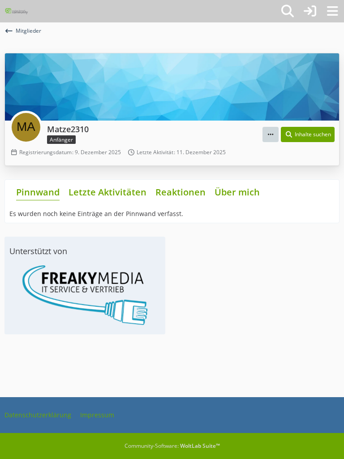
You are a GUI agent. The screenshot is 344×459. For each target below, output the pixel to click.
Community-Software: (172, 446)
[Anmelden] (310, 11)
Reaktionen (180, 192)
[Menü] (332, 11)
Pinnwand (38, 192)
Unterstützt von (38, 251)
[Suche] (288, 11)
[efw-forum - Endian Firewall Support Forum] (16, 11)
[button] (270, 134)
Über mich (237, 192)
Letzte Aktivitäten (107, 192)
